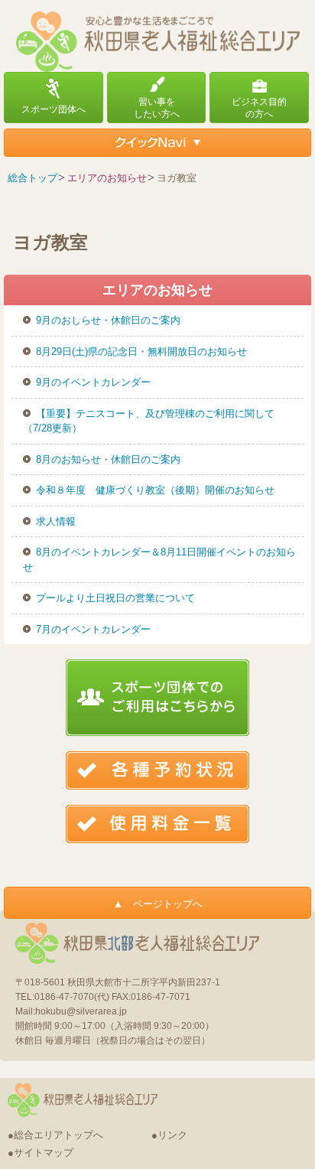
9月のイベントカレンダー (93, 382)
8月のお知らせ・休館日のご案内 (108, 459)
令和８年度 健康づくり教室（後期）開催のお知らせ (155, 490)
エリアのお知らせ (107, 178)
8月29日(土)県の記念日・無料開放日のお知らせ (141, 351)
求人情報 (56, 521)
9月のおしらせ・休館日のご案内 (108, 320)
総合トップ (32, 178)
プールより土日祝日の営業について (115, 598)
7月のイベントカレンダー (93, 629)
